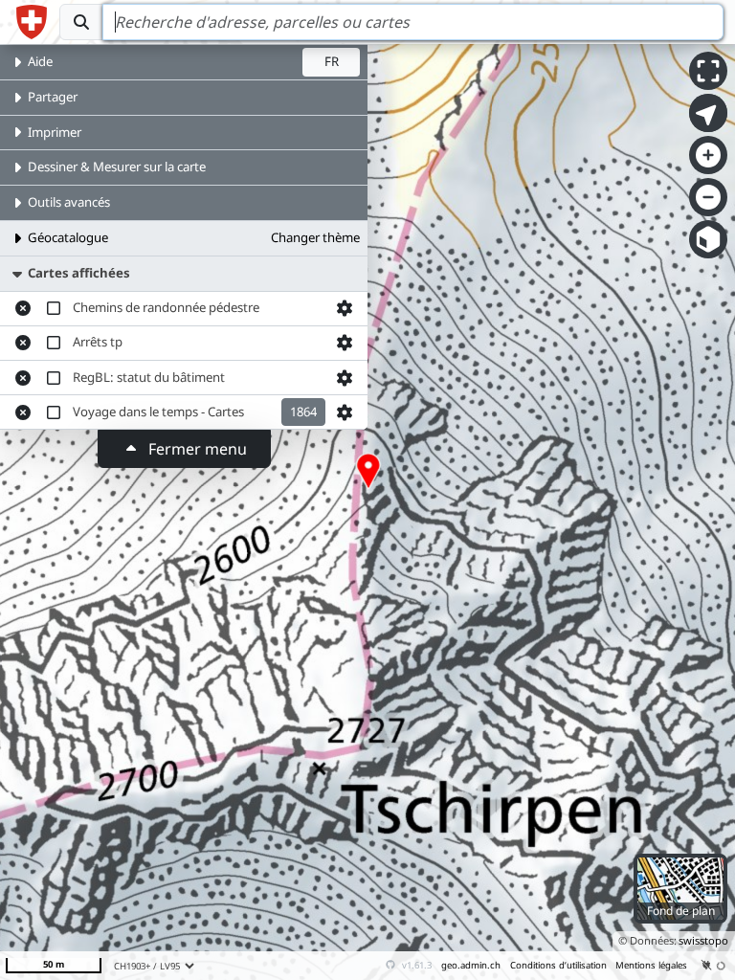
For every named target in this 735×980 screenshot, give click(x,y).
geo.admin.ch (471, 965)
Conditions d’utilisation (558, 965)
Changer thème (315, 237)
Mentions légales (651, 965)
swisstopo (703, 940)
